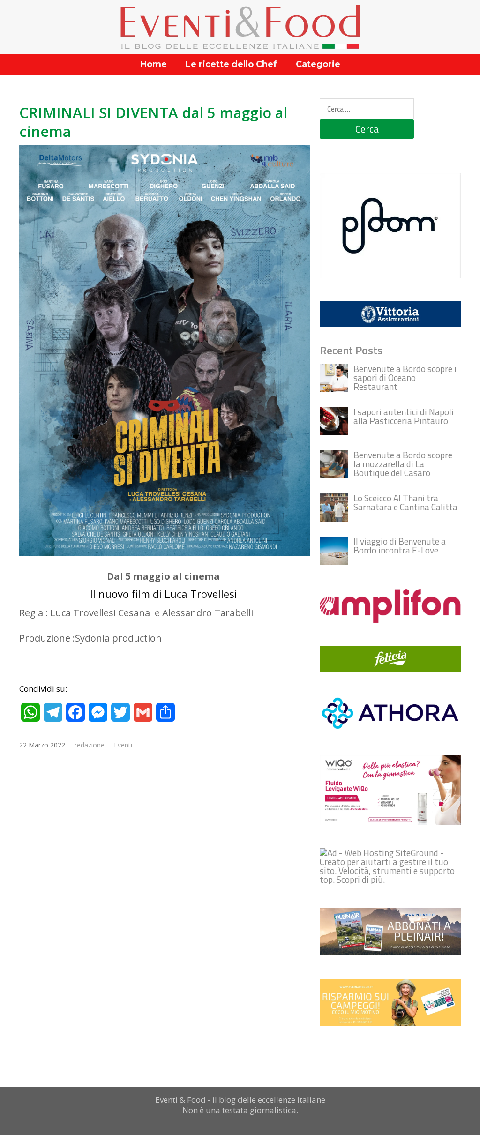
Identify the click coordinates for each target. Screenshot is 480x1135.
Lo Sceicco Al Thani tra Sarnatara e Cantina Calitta (405, 502)
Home (153, 64)
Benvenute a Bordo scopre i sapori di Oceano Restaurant (405, 377)
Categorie (318, 64)
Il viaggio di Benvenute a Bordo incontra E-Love (399, 545)
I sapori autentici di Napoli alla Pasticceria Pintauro (403, 416)
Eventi (123, 744)
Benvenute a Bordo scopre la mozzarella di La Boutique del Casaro (402, 463)
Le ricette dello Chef (231, 64)
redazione (90, 744)
